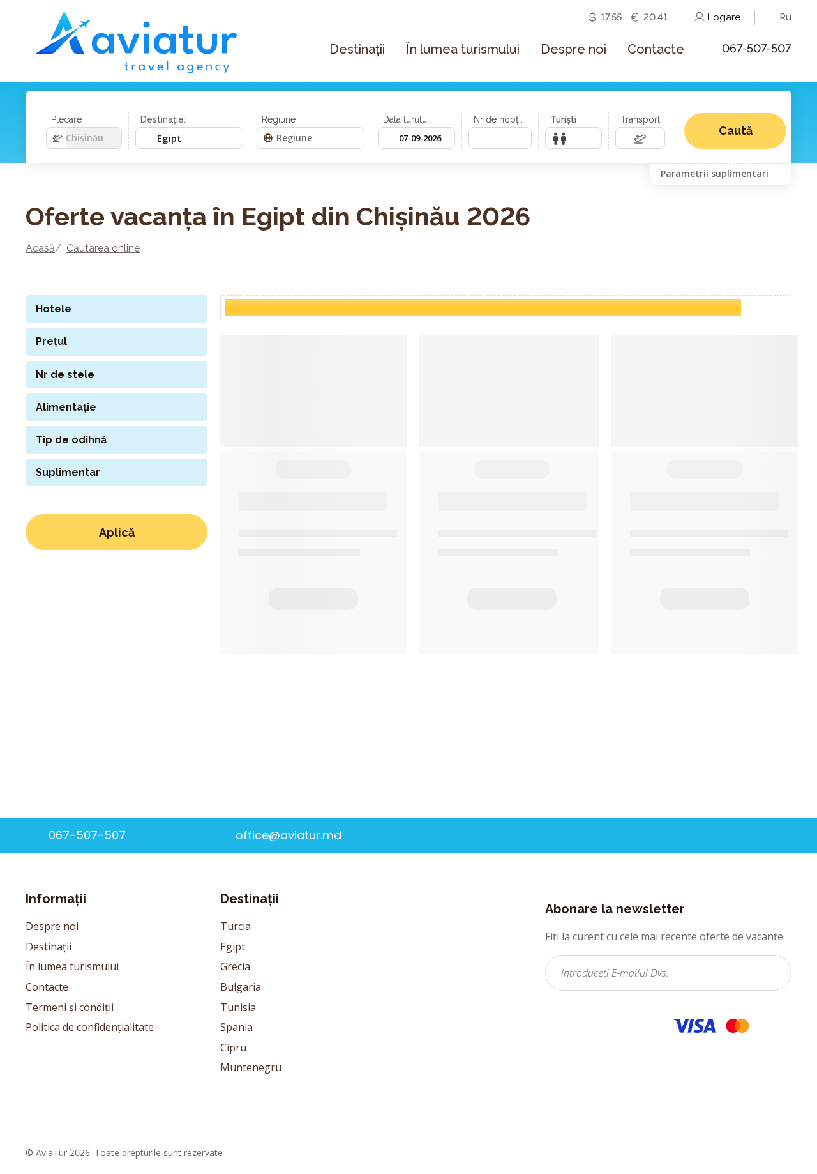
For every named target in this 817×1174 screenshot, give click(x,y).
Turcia (235, 926)
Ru (785, 17)
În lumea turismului (72, 966)
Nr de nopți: (498, 119)
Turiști (563, 119)
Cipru (233, 1048)
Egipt (232, 947)
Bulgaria (240, 987)
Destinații (48, 947)
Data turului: (407, 119)
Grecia (235, 966)
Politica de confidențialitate (90, 1027)
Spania (236, 1027)
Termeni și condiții (70, 1007)
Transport (640, 119)
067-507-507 (756, 48)
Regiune (279, 119)
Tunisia (238, 1007)
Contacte (47, 987)
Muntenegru (250, 1067)
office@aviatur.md (288, 835)
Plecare (66, 119)
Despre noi (52, 926)
